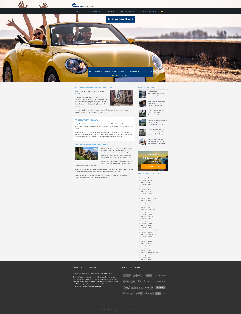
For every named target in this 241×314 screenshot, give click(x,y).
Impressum (128, 310)
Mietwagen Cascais (146, 196)
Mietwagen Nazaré (146, 227)
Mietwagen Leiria (146, 221)
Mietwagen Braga (146, 189)
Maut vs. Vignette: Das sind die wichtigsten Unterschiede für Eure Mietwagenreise (157, 122)
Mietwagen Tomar (146, 250)
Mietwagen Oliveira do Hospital (150, 230)
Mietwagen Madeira (146, 225)
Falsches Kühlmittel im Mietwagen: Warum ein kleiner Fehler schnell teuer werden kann (157, 141)
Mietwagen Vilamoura (147, 257)
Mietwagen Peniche (146, 232)
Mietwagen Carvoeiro (147, 194)
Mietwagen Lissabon (147, 223)
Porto (103, 157)
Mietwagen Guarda (146, 214)
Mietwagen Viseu (146, 259)
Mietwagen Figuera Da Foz (148, 209)
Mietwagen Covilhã (146, 203)
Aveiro (106, 153)
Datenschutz (135, 310)
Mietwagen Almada (146, 180)
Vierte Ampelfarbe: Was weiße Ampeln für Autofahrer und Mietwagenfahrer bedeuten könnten (157, 113)
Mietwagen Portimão (147, 237)
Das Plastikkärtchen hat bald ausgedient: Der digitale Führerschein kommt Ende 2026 (156, 103)
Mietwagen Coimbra (146, 200)
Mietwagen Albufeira (147, 178)
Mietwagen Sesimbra (147, 241)
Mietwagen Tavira (146, 248)
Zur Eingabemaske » (153, 166)
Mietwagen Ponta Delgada (148, 234)
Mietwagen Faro (145, 207)
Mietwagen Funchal (146, 212)
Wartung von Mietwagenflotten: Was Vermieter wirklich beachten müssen (156, 94)
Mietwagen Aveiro (146, 182)
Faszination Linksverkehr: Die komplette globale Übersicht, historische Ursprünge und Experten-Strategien (156, 132)
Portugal (77, 93)
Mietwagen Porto (146, 239)
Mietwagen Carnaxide (147, 191)
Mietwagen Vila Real (147, 255)
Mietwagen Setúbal (146, 243)
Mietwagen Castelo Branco (148, 198)
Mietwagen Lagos (146, 218)
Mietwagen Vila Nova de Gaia (149, 252)
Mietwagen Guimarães (147, 216)
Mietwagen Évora (146, 205)
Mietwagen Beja (145, 187)
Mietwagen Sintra (146, 246)
